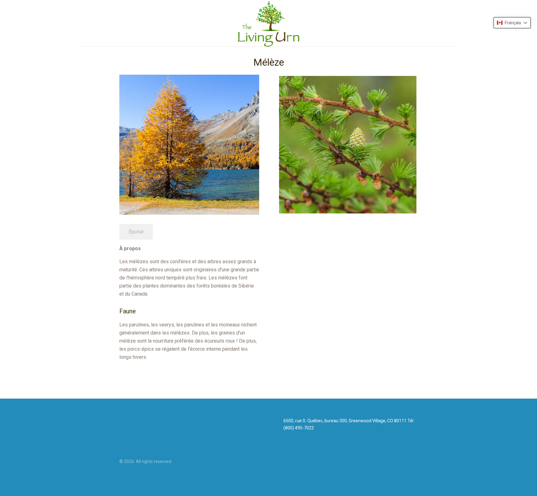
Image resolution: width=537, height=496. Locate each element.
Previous (270, 143)
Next (426, 143)
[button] (512, 22)
